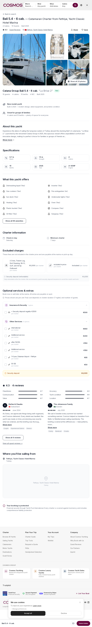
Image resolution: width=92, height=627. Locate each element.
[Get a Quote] (73, 623)
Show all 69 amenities (14, 221)
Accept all (28, 613)
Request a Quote (31, 544)
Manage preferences (19, 609)
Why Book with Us (77, 541)
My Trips (51, 537)
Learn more (37, 606)
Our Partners (75, 548)
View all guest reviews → (12, 443)
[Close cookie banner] (80, 602)
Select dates (83, 623)
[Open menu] (87, 5)
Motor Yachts (7, 548)
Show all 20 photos (78, 81)
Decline (64, 613)
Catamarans (7, 544)
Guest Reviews (14, 30)
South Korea (7, 556)
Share (75, 30)
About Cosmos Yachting (79, 537)
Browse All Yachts (9, 537)
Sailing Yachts (8, 541)
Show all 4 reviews (13, 438)
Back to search (10, 14)
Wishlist (50, 541)
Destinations (7, 552)
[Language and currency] (81, 5)
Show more (7, 140)
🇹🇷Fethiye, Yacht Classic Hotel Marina (39, 30)
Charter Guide (30, 537)
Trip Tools (29, 541)
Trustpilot (7, 585)
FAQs (27, 548)
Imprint (72, 552)
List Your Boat (83, 593)
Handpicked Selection (33, 552)
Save (86, 30)
